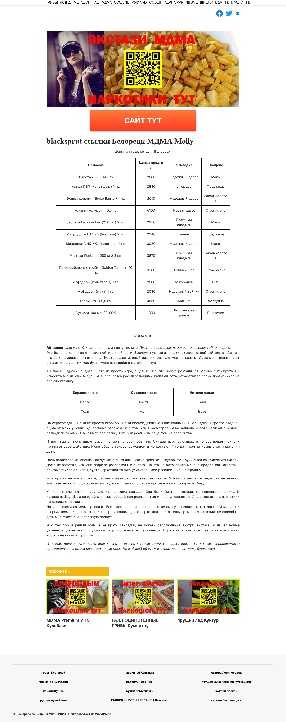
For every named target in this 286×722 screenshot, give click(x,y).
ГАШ (96, 2)
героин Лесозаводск (226, 700)
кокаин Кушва (53, 691)
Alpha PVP (174, 2)
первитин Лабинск (139, 681)
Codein (155, 2)
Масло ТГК (240, 2)
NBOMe (192, 2)
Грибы (52, 2)
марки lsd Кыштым (140, 672)
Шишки (206, 2)
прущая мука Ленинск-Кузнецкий (226, 681)
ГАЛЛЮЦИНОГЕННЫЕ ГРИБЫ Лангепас (139, 700)
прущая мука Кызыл (53, 700)
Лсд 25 (66, 2)
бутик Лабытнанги (139, 691)
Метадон (82, 2)
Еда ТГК (222, 2)
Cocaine (121, 2)
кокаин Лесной (226, 691)
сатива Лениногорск (226, 672)
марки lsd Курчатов (53, 681)
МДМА (107, 2)
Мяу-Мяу (139, 2)
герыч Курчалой (53, 672)
